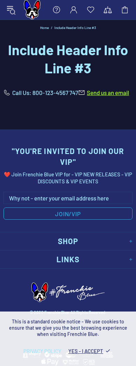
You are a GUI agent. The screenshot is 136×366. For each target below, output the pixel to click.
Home (44, 27)
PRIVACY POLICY (42, 351)
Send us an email (108, 92)
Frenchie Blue (32, 10)
